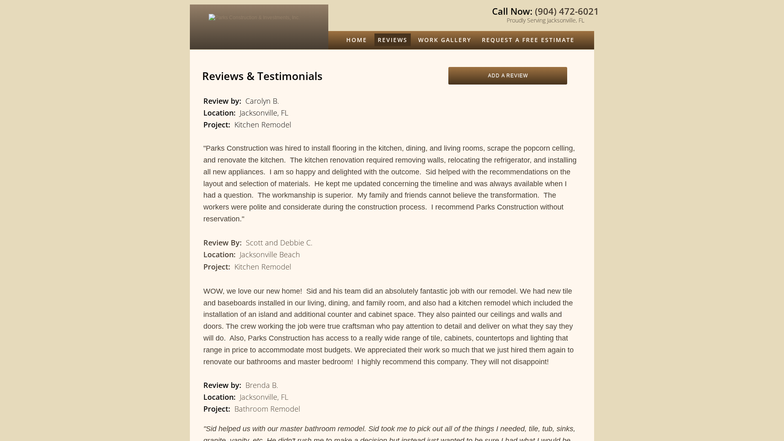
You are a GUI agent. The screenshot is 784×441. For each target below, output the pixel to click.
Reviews (393, 40)
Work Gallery (444, 40)
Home (356, 40)
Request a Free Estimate (528, 40)
